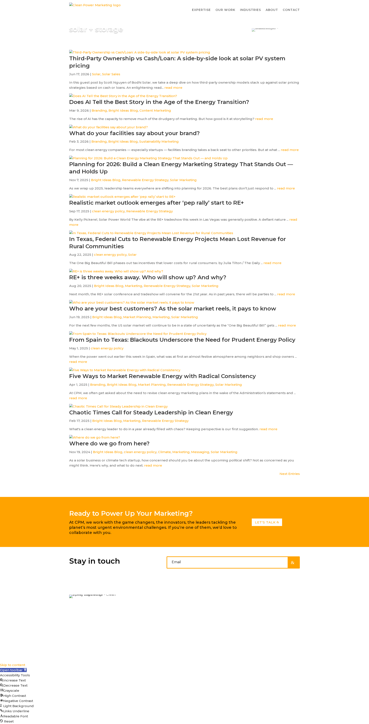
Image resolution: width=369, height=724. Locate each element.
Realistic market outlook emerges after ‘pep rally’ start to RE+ (156, 202)
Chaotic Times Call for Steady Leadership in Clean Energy (151, 412)
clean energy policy (108, 211)
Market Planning (137, 317)
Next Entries (290, 474)
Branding (99, 110)
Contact (291, 10)
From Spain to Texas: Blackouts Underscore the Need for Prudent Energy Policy (182, 339)
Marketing (133, 286)
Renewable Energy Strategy (145, 180)
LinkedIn (260, 598)
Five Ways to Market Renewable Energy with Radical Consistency (162, 376)
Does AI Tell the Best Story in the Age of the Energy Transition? (159, 102)
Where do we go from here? (109, 443)
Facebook (262, 615)
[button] (13, 670)
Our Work (200, 607)
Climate (164, 452)
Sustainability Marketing (159, 141)
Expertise (200, 598)
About (197, 615)
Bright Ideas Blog (123, 110)
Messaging (200, 452)
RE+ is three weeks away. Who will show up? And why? (147, 277)
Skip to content (12, 665)
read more (173, 88)
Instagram (262, 607)
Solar (96, 74)
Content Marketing (155, 110)
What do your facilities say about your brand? (134, 133)
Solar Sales (111, 74)
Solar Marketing (183, 180)
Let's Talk (265, 522)
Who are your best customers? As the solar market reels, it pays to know (172, 308)
